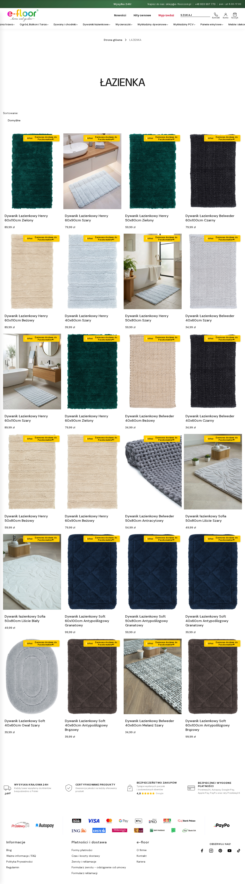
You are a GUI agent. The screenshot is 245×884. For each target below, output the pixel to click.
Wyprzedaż (166, 15)
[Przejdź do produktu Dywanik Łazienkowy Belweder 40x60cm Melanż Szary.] (153, 676)
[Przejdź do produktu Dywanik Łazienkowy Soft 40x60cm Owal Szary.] (32, 676)
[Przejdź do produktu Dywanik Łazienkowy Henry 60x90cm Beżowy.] (92, 472)
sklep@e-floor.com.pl (178, 4)
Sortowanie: (10, 113)
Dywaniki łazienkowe (96, 24)
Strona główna (113, 40)
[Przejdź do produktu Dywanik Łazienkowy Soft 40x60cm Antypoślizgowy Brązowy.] (92, 676)
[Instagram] (211, 851)
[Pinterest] (220, 851)
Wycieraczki (123, 24)
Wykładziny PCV (183, 24)
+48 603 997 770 (205, 4)
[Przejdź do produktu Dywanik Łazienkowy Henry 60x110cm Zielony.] (32, 171)
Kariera (141, 861)
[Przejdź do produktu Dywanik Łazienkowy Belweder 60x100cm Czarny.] (213, 171)
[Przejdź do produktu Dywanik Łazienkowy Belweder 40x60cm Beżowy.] (153, 371)
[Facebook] (202, 851)
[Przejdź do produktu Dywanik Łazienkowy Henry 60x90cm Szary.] (92, 171)
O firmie (142, 850)
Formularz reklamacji (84, 873)
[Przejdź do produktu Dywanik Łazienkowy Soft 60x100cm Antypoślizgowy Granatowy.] (92, 572)
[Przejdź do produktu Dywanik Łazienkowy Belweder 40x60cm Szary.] (213, 271)
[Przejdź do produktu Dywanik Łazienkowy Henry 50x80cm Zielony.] (153, 171)
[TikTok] (239, 851)
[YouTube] (229, 851)
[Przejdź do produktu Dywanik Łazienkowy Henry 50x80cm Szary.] (153, 271)
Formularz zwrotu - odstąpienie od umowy (99, 867)
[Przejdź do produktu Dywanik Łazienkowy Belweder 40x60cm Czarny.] (213, 371)
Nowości (120, 15)
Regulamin (12, 867)
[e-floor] (22, 15)
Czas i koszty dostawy (86, 856)
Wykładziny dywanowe (151, 24)
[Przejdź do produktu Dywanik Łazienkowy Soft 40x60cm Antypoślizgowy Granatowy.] (213, 572)
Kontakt (142, 856)
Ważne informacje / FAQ (21, 856)
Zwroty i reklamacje (84, 861)
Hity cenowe (142, 15)
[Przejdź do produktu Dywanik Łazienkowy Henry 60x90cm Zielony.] (92, 371)
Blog (9, 850)
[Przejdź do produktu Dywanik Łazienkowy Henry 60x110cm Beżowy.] (32, 271)
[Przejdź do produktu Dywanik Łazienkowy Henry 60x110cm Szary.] (32, 371)
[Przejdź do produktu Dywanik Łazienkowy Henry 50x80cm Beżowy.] (32, 472)
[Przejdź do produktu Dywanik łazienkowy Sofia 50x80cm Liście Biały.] (32, 572)
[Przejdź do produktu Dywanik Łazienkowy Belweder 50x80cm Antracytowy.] (153, 472)
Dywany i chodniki (65, 24)
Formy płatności (82, 850)
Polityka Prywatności (19, 861)
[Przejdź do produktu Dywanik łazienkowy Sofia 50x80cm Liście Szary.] (213, 472)
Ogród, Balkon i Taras (33, 24)
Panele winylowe (210, 24)
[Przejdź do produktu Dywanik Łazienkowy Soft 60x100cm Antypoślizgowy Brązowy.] (213, 676)
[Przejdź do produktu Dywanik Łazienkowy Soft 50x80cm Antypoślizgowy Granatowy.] (153, 572)
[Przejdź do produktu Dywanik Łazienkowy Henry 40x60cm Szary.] (92, 271)
